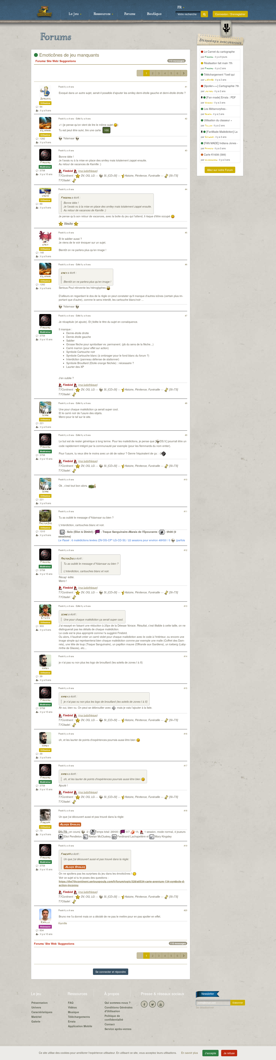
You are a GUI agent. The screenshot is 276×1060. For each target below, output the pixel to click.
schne (45, 415)
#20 (185, 910)
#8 (186, 403)
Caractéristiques (41, 1012)
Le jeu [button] (74, 14)
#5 (186, 232)
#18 (185, 810)
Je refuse (229, 1053)
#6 (186, 264)
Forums (129, 14)
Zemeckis (45, 98)
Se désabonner (205, 1007)
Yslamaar (45, 130)
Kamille (45, 922)
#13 (185, 605)
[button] (181, 7)
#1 (186, 86)
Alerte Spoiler (70, 824)
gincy (45, 244)
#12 (185, 550)
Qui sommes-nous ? (117, 1003)
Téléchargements (79, 1017)
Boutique (154, 14)
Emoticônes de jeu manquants (68, 54)
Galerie (35, 1021)
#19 (185, 845)
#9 (186, 434)
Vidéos (72, 1007)
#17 (185, 765)
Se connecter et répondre (110, 972)
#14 (185, 656)
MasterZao (45, 523)
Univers (36, 1007)
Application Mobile (80, 1026)
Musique (73, 1012)
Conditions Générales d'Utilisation (119, 1009)
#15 (185, 688)
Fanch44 (45, 822)
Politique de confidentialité (114, 1017)
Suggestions (68, 61)
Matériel (36, 1017)
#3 (186, 150)
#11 (185, 511)
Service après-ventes (118, 1029)
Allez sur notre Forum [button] (220, 170)
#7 (186, 315)
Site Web (52, 61)
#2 (186, 118)
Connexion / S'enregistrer (230, 14)
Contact (110, 1024)
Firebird (45, 162)
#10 (185, 479)
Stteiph (45, 618)
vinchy (45, 196)
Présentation (39, 1003)
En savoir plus (190, 1053)
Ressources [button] (102, 14)
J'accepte (210, 1053)
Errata (71, 1021)
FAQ (70, 1003)
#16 (185, 733)
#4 (186, 189)
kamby (45, 668)
